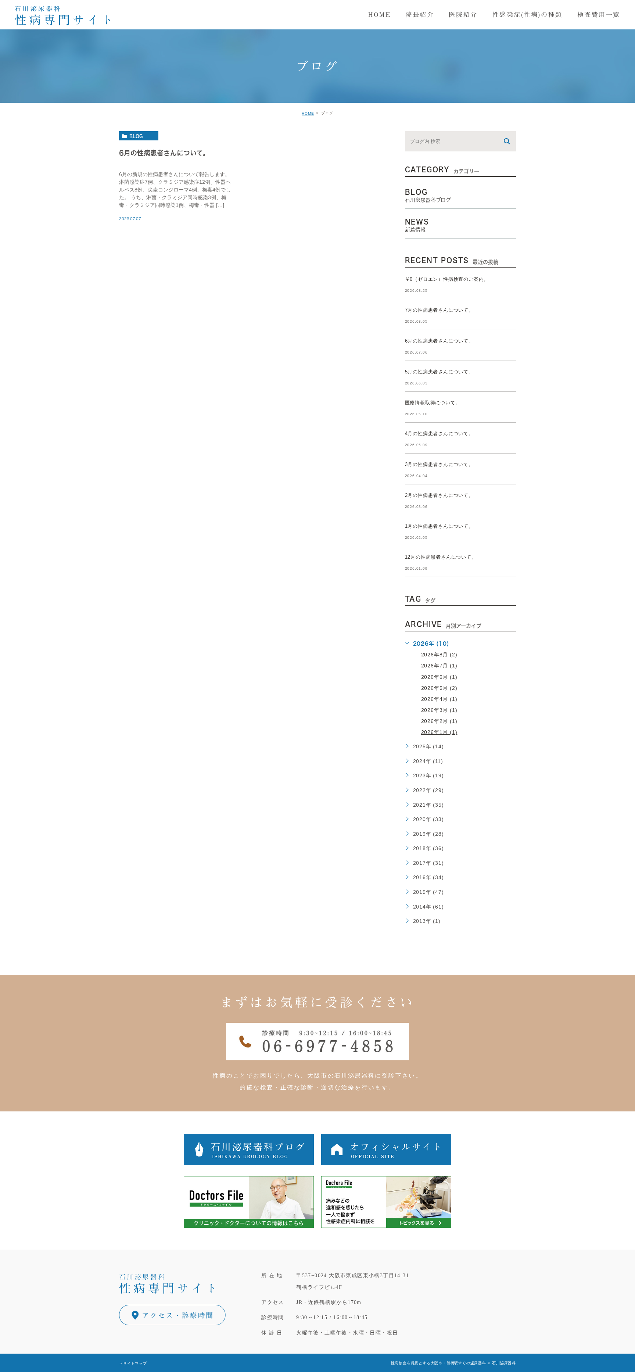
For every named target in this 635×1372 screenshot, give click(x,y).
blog (136, 136)
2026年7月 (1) (439, 666)
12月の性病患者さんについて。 (441, 557)
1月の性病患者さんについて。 (439, 526)
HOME (308, 113)
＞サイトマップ (133, 1363)
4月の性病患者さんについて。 (439, 433)
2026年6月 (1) (439, 677)
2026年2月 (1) (439, 721)
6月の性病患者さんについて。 (164, 153)
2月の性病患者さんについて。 (439, 495)
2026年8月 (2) (439, 655)
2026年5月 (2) (439, 688)
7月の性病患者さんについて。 (439, 310)
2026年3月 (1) (439, 710)
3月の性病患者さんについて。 (439, 464)
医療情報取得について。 (433, 402)
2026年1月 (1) (439, 732)
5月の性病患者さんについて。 (439, 372)
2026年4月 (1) (439, 699)
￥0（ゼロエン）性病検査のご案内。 (447, 279)
